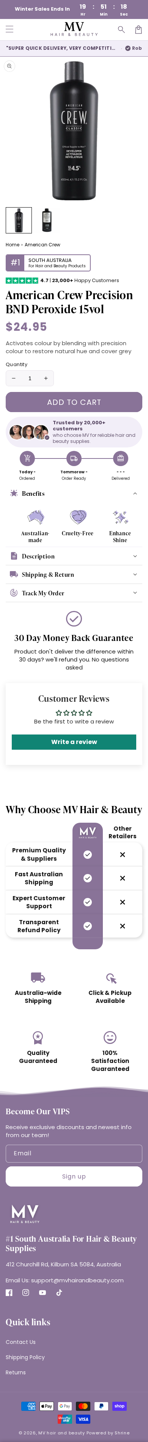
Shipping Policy (25, 1357)
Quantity (16, 364)
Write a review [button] (74, 742)
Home (12, 245)
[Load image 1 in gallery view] (18, 220)
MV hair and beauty (61, 1433)
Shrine (122, 1433)
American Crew (42, 245)
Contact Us (21, 1342)
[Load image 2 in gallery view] (47, 220)
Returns (16, 1372)
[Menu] (9, 29)
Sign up (74, 1176)
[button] (121, 29)
